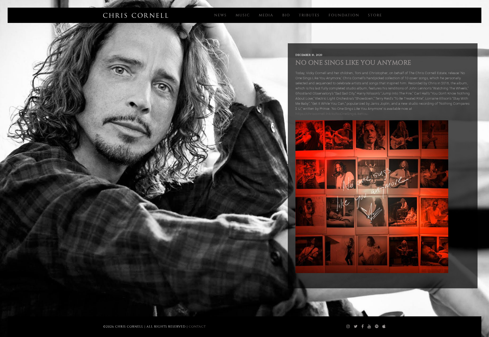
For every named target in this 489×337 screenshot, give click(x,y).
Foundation (344, 15)
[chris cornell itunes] (384, 326)
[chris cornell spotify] (377, 326)
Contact (197, 327)
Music (243, 15)
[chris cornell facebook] (362, 326)
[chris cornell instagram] (348, 326)
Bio (286, 15)
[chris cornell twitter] (356, 326)
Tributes (309, 15)
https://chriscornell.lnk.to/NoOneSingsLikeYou (331, 114)
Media (266, 15)
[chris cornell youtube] (369, 326)
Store (375, 15)
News (220, 15)
